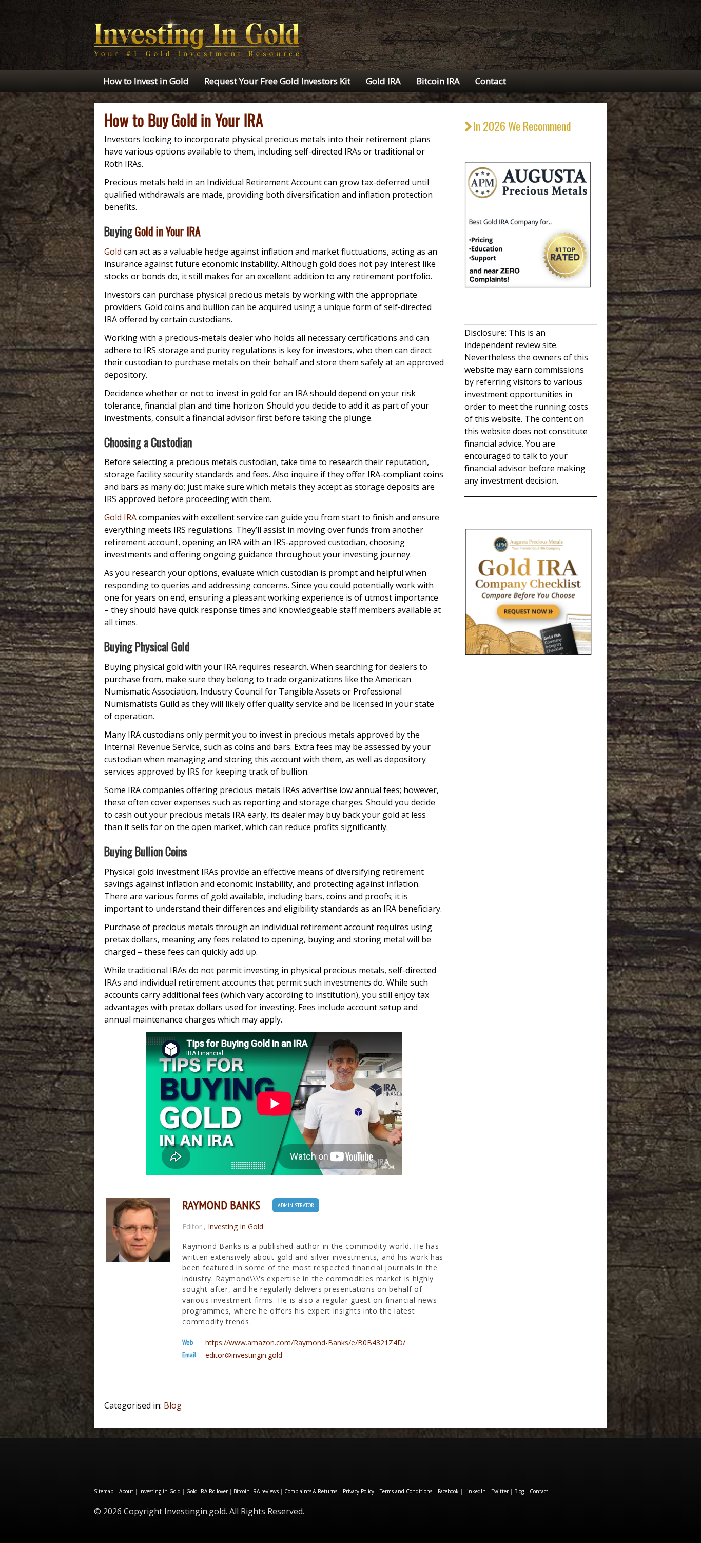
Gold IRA (383, 81)
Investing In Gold (235, 1226)
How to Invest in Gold (146, 81)
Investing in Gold (160, 1491)
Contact (490, 81)
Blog (173, 1405)
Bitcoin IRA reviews (256, 1491)
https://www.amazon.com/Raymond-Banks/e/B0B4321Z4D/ (305, 1342)
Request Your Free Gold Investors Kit (277, 81)
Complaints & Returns (310, 1491)
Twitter (500, 1491)
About (126, 1491)
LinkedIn (475, 1491)
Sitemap (103, 1491)
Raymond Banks (221, 1205)
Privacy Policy (358, 1491)
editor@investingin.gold (243, 1355)
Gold (113, 251)
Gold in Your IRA (168, 231)
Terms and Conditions (406, 1491)
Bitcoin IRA (438, 81)
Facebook (448, 1491)
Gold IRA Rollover (207, 1491)
